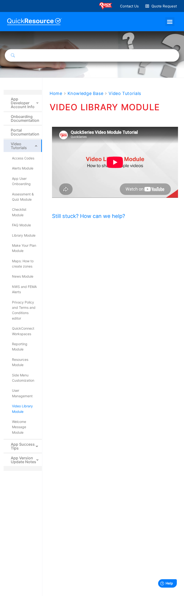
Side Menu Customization (23, 377)
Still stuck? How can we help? (88, 216)
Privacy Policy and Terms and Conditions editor (23, 310)
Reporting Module (19, 346)
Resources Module (20, 362)
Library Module (23, 235)
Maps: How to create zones (23, 263)
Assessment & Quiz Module (23, 196)
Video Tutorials (125, 93)
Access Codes (23, 158)
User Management (22, 393)
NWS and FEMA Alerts (24, 289)
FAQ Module (21, 225)
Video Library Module (22, 408)
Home (56, 93)
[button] (129, 6)
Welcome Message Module (19, 427)
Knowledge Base (86, 93)
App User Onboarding (21, 181)
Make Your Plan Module (24, 248)
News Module (22, 276)
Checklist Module (19, 212)
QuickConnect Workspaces (23, 331)
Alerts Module (22, 168)
